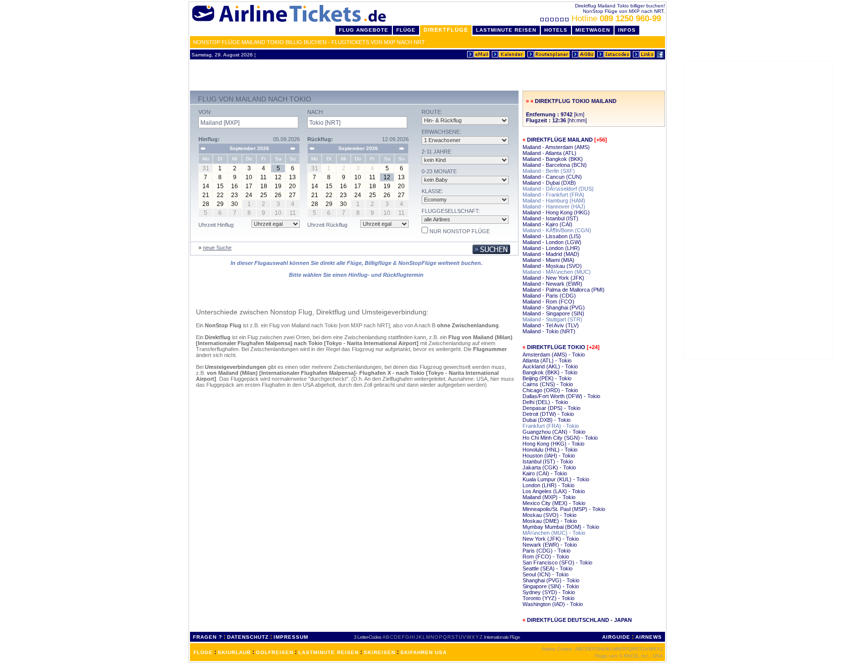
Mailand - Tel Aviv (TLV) (550, 325)
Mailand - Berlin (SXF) (548, 171)
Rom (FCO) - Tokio (545, 557)
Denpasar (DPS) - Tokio (551, 408)
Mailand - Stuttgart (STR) (552, 319)
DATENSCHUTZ (248, 637)
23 (234, 195)
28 (205, 204)
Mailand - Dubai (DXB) (549, 183)
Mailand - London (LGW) (551, 242)
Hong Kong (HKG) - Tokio (553, 444)
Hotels (556, 30)
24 (248, 195)
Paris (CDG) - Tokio (546, 551)
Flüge (406, 30)
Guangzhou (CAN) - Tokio (553, 432)
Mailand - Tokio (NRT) (548, 331)
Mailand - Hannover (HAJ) (553, 206)
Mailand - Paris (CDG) (549, 296)
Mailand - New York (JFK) (553, 278)
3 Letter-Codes (367, 637)
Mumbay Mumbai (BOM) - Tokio (560, 527)
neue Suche (217, 248)
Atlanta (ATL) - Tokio (546, 360)
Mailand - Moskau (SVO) (552, 266)
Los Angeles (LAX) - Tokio (553, 491)
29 (220, 204)
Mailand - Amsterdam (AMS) (556, 147)
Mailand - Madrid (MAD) (550, 254)
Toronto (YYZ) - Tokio (548, 598)
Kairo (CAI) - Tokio (544, 473)
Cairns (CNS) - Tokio (547, 384)
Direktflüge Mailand (560, 140)
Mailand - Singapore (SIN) (553, 313)
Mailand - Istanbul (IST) (550, 218)
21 (205, 195)
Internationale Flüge (502, 637)
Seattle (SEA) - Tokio (547, 568)
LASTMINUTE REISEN (328, 652)
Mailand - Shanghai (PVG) (553, 307)
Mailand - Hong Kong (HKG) (556, 212)
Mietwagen (592, 30)
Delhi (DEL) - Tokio (545, 402)
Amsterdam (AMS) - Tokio (553, 355)
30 (234, 204)
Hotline (616, 18)
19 (278, 186)
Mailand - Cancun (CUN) (552, 177)
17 (248, 186)
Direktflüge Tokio (556, 347)
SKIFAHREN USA (423, 652)
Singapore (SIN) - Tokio (550, 586)
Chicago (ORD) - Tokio (550, 390)
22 (220, 195)
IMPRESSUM (291, 637)
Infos (627, 30)
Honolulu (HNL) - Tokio (549, 450)
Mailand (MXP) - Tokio (548, 497)
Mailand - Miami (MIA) (548, 260)
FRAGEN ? (207, 637)
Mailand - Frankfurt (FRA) (553, 195)
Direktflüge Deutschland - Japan (579, 620)
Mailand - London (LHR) (551, 248)
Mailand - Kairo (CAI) (547, 224)
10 (248, 177)
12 (278, 177)
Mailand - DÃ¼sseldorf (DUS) (558, 189)
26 (278, 195)
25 (263, 195)
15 (220, 186)
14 (205, 186)
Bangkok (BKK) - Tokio (549, 372)
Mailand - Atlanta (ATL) (549, 153)
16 (234, 186)
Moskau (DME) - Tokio (549, 521)
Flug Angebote (363, 30)
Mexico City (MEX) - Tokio (553, 503)
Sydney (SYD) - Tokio (548, 592)
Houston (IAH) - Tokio (548, 456)
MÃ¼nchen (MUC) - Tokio (553, 533)
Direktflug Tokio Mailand (576, 101)
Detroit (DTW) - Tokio (548, 414)
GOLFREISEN (274, 652)
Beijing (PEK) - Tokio (546, 378)
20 (292, 186)
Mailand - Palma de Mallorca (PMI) (563, 290)
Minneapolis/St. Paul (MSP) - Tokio (563, 509)
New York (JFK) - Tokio (550, 539)
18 (263, 186)
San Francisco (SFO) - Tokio (557, 562)
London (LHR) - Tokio (548, 485)
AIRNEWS (648, 637)
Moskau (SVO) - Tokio (549, 515)
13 (292, 177)
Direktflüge (446, 30)
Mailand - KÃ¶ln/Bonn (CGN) (556, 230)
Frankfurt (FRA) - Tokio (550, 426)
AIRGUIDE (616, 637)
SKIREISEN (379, 652)
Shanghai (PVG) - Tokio (550, 580)
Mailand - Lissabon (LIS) (551, 236)
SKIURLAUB (234, 652)
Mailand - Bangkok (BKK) (552, 159)
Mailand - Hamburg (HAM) (553, 201)
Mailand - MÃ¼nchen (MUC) (556, 272)
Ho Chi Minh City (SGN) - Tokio (560, 438)
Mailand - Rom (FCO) (548, 302)
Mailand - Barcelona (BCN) (554, 165)
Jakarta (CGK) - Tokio (549, 467)
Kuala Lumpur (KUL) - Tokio (555, 479)
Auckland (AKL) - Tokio (550, 366)
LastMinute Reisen (506, 30)
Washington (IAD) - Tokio (552, 604)
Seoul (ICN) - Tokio (545, 574)
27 (292, 195)
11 (263, 177)
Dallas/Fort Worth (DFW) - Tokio (561, 396)
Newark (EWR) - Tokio (549, 545)
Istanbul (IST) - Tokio (547, 461)
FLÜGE (203, 652)
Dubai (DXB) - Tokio (546, 420)
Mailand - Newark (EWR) (552, 284)
